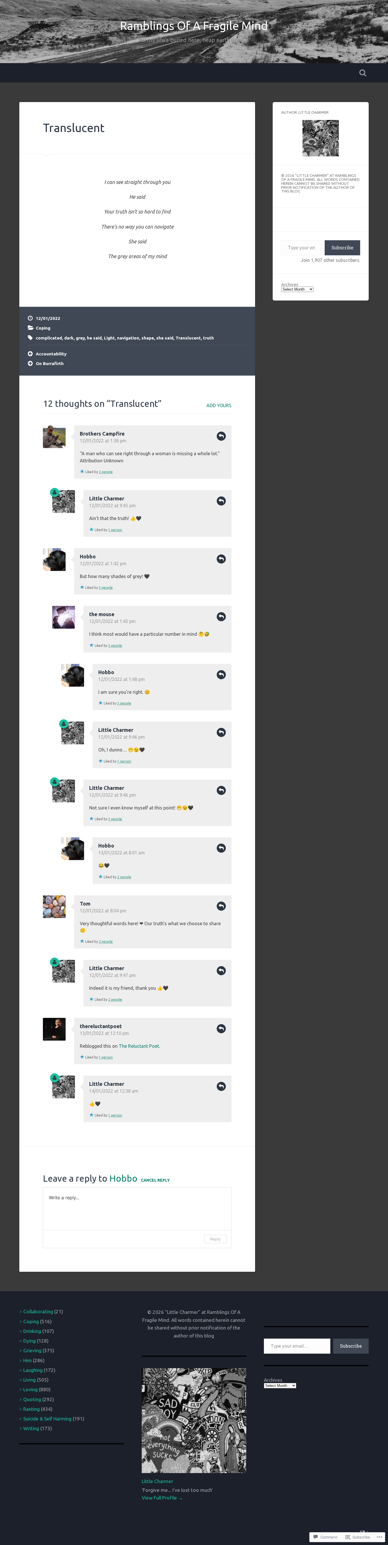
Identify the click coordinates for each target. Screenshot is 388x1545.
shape (147, 337)
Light (109, 337)
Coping (43, 328)
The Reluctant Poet (139, 1046)
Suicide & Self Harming (47, 1418)
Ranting (31, 1409)
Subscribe (342, 247)
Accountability (51, 353)
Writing (31, 1428)
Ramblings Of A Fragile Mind (194, 25)
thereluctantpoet (101, 1026)
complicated (49, 337)
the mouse (101, 614)
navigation (128, 337)
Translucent (74, 127)
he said (94, 337)
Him (27, 1360)
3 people (106, 587)
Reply (221, 436)
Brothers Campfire (102, 433)
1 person (115, 530)
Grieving (32, 1350)
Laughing (33, 1370)
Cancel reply (155, 1180)
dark (69, 337)
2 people (106, 472)
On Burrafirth (50, 363)
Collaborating (38, 1311)
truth (208, 337)
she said (164, 337)
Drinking (32, 1331)
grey (80, 337)
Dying (29, 1340)
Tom (85, 903)
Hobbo (88, 556)
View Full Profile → (162, 1497)
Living (29, 1379)
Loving (30, 1389)
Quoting (32, 1399)
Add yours (218, 405)
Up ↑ (364, 1532)
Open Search (363, 72)
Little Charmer (106, 498)
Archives (289, 284)
